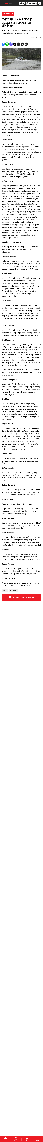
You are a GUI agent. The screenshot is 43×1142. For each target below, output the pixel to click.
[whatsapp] (7, 44)
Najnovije (16, 1140)
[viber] (11, 44)
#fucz (4, 590)
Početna (5, 1140)
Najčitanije (26, 1140)
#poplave (13, 590)
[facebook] (3, 44)
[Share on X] (14, 44)
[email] (18, 44)
